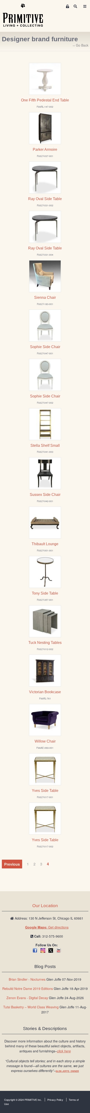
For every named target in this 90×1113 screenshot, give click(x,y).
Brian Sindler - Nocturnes (27, 979)
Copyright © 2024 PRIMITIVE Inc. (23, 1099)
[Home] (26, 15)
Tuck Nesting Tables (45, 643)
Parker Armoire (45, 149)
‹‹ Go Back (80, 45)
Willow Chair (45, 741)
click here (64, 1051)
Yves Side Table (45, 791)
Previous (12, 864)
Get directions (47, 927)
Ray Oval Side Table (45, 199)
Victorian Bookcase (45, 692)
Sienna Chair (45, 297)
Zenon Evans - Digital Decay (27, 997)
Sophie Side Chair (45, 347)
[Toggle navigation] (84, 6)
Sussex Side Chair (45, 495)
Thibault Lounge (45, 544)
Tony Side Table (45, 593)
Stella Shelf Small (45, 445)
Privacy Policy (55, 1099)
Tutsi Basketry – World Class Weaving (31, 1007)
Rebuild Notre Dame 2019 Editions (27, 988)
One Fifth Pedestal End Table (45, 100)
